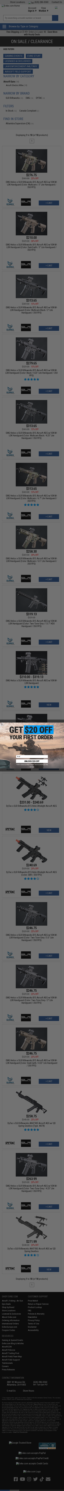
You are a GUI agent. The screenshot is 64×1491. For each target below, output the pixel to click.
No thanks (32, 766)
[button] (32, 762)
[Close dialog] (2, 724)
